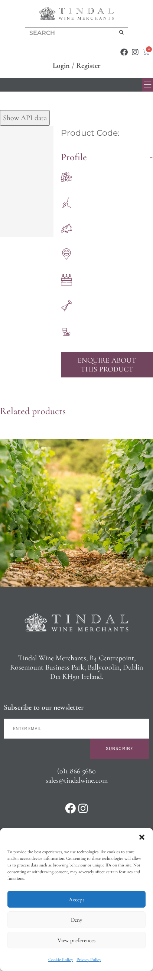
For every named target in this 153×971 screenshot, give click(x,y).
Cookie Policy (60, 959)
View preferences (76, 940)
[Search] (121, 32)
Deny (76, 919)
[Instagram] (135, 52)
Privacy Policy (88, 959)
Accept (76, 899)
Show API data (25, 117)
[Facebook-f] (124, 52)
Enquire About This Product (107, 365)
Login (61, 65)
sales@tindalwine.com (77, 780)
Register (88, 65)
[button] (142, 837)
